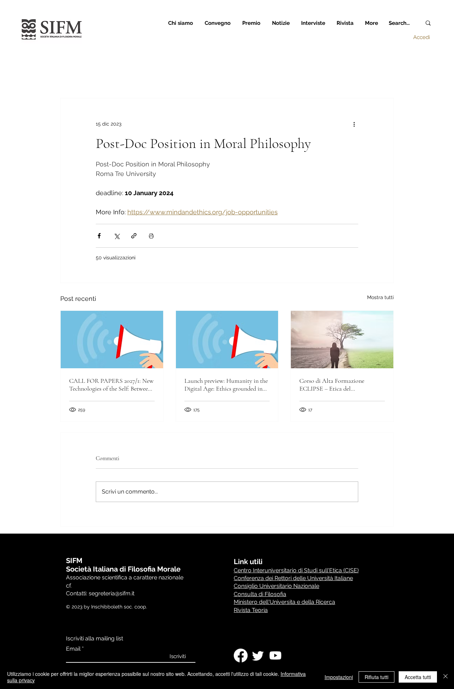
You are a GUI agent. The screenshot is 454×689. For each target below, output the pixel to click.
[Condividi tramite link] (134, 235)
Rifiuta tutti (376, 676)
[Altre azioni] (354, 124)
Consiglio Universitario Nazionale (276, 586)
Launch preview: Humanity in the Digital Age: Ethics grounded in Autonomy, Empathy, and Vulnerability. (226, 384)
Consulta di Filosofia (260, 594)
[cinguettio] (258, 655)
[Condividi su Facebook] (99, 235)
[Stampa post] (151, 235)
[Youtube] (275, 655)
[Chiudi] (445, 677)
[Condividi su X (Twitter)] (116, 235)
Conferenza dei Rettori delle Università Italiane (293, 578)
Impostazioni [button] (339, 676)
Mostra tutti (380, 297)
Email (73, 649)
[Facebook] (241, 655)
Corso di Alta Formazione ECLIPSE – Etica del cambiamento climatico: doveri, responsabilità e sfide (338, 384)
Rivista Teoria (251, 610)
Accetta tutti (418, 676)
